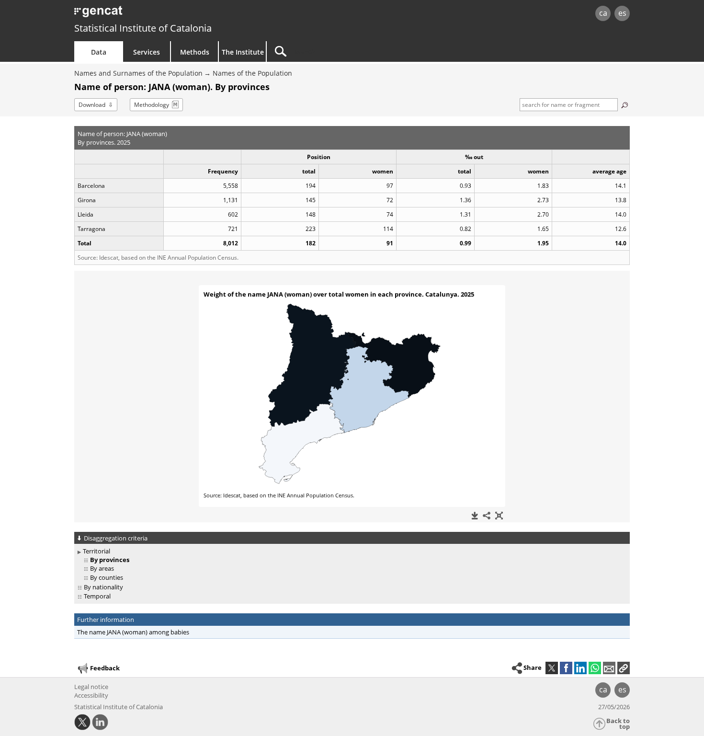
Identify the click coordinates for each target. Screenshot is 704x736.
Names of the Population (252, 73)
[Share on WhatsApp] (595, 668)
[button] (623, 668)
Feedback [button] (105, 668)
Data (98, 52)
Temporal (97, 596)
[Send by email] (609, 668)
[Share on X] (551, 668)
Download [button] (92, 105)
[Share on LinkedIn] (580, 668)
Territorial (96, 551)
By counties (106, 577)
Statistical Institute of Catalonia (143, 28)
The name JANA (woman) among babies (133, 632)
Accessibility (91, 695)
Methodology (151, 105)
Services (146, 52)
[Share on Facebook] (566, 668)
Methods (194, 52)
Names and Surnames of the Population (138, 73)
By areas (102, 568)
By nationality (103, 587)
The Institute (243, 52)
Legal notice (91, 686)
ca (603, 13)
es (622, 13)
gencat (185, 14)
